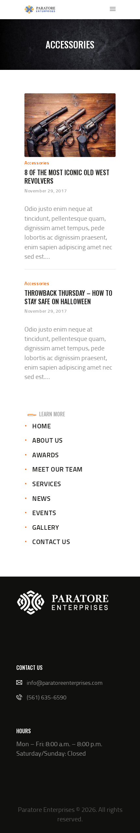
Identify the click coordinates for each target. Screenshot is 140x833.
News (41, 498)
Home (41, 425)
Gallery (45, 527)
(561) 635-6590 (46, 697)
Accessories (36, 163)
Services (46, 483)
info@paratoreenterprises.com (65, 682)
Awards (45, 454)
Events (44, 512)
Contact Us (51, 541)
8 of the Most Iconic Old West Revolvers (66, 176)
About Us (47, 440)
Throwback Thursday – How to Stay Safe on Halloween (68, 297)
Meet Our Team (57, 469)
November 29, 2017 (45, 191)
